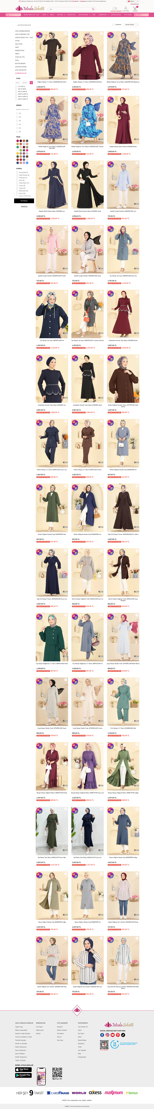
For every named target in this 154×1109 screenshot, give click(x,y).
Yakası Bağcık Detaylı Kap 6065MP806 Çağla (52, 922)
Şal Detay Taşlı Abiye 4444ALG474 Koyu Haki (52, 857)
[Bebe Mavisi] (24, 144)
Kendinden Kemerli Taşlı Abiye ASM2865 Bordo (123, 340)
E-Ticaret (70, 1106)
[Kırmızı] (21, 160)
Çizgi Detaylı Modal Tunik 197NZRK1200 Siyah (52, 728)
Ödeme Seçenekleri (21, 1030)
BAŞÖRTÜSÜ (103, 15)
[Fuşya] (27, 150)
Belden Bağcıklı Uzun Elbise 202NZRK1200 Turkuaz (88, 146)
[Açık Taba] (24, 141)
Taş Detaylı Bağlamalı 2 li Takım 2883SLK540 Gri (87, 663)
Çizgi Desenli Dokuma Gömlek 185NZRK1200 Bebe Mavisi (123, 987)
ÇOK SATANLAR (20, 70)
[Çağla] (27, 147)
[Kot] (24, 160)
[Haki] (17, 156)
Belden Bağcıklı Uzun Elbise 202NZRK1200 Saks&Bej (52, 147)
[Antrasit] (27, 141)
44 (20, 128)
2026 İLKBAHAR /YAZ (22, 34)
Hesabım (60, 1027)
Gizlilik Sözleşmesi (21, 1057)
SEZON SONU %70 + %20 (31, 15)
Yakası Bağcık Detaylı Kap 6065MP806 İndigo (123, 857)
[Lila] (24, 163)
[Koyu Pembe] (17, 141)
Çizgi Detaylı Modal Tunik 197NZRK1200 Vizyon (87, 728)
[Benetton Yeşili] (17, 147)
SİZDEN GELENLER (141, 15)
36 (20, 113)
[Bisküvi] (21, 147)
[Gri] (21, 153)
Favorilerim (60, 1033)
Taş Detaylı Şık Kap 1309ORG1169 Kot (52, 340)
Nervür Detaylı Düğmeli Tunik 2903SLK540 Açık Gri (87, 599)
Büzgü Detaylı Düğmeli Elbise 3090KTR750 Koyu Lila (87, 793)
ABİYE (52, 15)
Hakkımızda (39, 1030)
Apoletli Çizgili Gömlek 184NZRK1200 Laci (123, 211)
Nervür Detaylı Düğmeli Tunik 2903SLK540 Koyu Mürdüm (123, 599)
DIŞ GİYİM (60, 15)
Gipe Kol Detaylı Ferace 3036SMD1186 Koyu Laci (52, 599)
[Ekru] (17, 150)
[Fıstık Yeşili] (21, 150)
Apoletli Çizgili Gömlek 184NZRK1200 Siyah (87, 276)
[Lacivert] (17, 163)
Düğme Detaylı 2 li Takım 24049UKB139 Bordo (87, 82)
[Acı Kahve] (21, 141)
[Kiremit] (17, 160)
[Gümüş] (27, 153)
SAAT (93, 15)
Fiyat (18, 78)
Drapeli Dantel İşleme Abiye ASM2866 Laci (52, 211)
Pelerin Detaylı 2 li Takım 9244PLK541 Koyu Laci (52, 469)
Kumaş (19, 168)
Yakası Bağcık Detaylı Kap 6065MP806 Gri (87, 922)
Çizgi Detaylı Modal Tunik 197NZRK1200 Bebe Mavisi (123, 663)
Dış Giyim (81, 1033)
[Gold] (17, 153)
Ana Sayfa (39, 1027)
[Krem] (27, 160)
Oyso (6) (21, 180)
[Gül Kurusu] (24, 153)
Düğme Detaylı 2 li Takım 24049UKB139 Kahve (52, 82)
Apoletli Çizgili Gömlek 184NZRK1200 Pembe (52, 276)
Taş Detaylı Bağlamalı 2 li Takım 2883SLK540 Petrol (52, 663)
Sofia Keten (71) (24, 183)
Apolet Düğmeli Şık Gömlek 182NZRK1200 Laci (87, 987)
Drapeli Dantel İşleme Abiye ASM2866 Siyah (87, 211)
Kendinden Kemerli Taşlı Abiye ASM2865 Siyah (87, 405)
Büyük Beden (82, 1040)
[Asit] (17, 144)
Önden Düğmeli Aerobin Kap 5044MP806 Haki (52, 534)
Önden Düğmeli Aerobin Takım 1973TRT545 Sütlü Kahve (123, 405)
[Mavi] (27, 163)
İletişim (38, 1033)
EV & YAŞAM (128, 15)
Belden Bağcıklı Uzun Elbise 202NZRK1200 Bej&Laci (123, 82)
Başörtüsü (81, 1043)
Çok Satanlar (82, 1050)
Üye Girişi (60, 1040)
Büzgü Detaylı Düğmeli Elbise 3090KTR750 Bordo (52, 793)
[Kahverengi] (27, 156)
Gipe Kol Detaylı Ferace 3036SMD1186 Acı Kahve (123, 534)
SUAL (17, 60)
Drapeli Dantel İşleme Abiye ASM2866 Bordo (123, 146)
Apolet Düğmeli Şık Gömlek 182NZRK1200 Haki (52, 987)
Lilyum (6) (22, 185)
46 (20, 131)
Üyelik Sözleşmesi (21, 1047)
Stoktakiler (118, 24)
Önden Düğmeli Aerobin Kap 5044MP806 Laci (87, 534)
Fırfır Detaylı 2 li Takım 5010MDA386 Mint (123, 728)
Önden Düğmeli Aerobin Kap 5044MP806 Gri (123, 469)
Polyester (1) (23, 177)
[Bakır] (21, 144)
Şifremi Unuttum (62, 1030)
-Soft (66, 1106)
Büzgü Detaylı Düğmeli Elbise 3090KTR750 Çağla (123, 793)
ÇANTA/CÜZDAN (116, 15)
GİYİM (44, 15)
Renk (18, 137)
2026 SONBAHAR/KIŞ (22, 31)
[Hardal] (21, 156)
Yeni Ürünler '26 (82, 1027)
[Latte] (21, 163)
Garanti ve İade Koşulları (22, 1033)
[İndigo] (24, 156)
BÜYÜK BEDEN (83, 15)
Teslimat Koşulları (20, 1040)
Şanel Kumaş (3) (24, 175)
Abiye (80, 1037)
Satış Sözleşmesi (20, 1050)
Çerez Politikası (20, 1053)
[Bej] (27, 144)
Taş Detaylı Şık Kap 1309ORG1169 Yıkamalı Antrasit (87, 340)
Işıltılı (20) (22, 193)
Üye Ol (59, 1037)
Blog (79, 1053)
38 (20, 117)
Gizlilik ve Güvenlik (21, 1043)
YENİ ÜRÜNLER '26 (14, 15)
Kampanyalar (82, 1057)
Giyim (80, 1030)
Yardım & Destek (20, 1060)
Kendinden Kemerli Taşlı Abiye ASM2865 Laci (52, 405)
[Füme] (24, 150)
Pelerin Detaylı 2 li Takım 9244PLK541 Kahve (87, 469)
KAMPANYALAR (20, 73)
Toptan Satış (19, 1027)
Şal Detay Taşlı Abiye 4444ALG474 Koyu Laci (87, 857)
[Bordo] (24, 147)
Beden (18, 105)
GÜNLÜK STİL (71, 15)
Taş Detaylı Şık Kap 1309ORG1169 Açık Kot (123, 276)
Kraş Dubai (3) (23, 172)
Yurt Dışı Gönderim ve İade (23, 1037)
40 (20, 120)
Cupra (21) (22, 188)
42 (20, 124)
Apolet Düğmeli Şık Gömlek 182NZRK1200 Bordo (123, 922)
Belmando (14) (23, 191)
